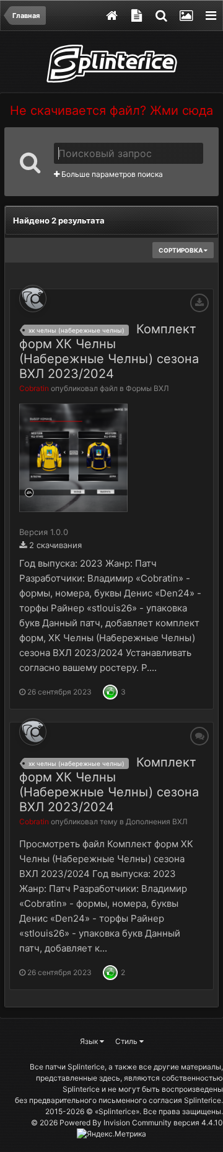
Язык (90, 1041)
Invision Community (137, 1122)
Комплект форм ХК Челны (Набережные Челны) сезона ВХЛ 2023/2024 (109, 351)
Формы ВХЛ (147, 388)
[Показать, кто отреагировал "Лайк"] (110, 691)
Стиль (127, 1041)
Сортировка (181, 250)
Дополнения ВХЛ (157, 821)
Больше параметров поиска (111, 174)
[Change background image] (185, 15)
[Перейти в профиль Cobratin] (32, 298)
